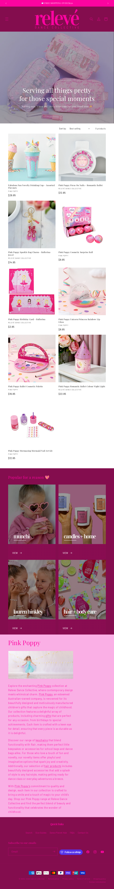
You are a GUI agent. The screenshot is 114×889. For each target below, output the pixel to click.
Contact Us (83, 832)
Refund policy (53, 879)
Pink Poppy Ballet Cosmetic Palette (25, 386)
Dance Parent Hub (58, 832)
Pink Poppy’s (22, 786)
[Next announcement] (108, 3)
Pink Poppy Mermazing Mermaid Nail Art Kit (30, 450)
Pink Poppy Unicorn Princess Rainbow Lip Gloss (79, 320)
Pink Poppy (44, 685)
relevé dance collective (35, 879)
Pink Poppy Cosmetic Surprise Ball (75, 252)
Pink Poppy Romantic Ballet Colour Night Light (81, 386)
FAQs (72, 832)
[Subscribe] (53, 851)
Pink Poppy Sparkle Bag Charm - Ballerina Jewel (29, 253)
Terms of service (83, 879)
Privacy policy (68, 879)
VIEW (15, 552)
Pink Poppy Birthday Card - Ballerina (26, 319)
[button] (6, 19)
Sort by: (62, 128)
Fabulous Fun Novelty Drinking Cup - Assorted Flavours (31, 186)
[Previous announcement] (6, 3)
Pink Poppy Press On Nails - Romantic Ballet (80, 185)
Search (29, 832)
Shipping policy (99, 879)
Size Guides (41, 832)
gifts (48, 715)
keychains (42, 740)
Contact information (97, 882)
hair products (52, 766)
